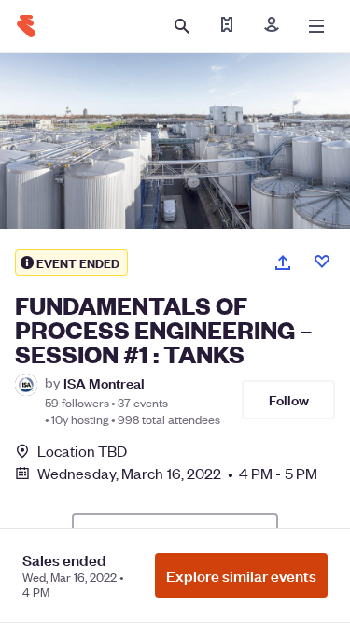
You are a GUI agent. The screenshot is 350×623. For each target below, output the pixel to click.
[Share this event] (282, 262)
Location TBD (82, 451)
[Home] (26, 26)
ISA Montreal (104, 382)
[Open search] (182, 26)
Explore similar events (241, 575)
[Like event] (322, 261)
